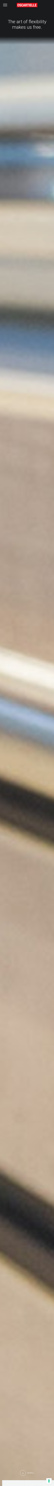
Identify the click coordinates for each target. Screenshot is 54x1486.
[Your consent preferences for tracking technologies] (49, 1481)
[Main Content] (27, 1473)
